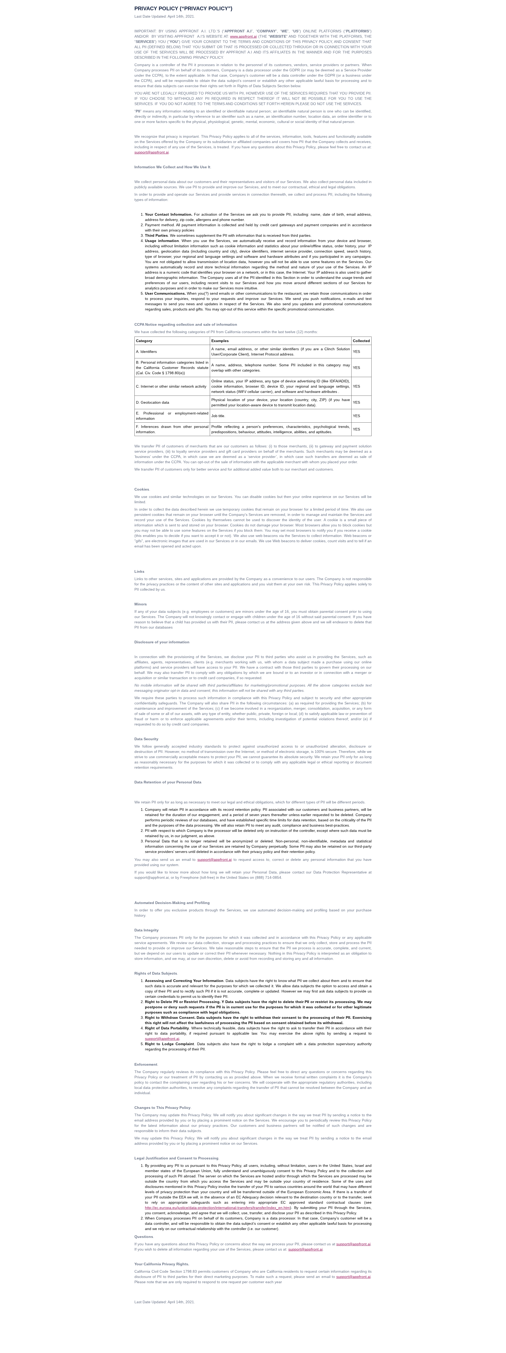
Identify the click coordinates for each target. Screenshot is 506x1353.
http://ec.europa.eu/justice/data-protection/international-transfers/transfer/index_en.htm (217, 1208)
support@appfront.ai (151, 152)
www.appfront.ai (243, 36)
